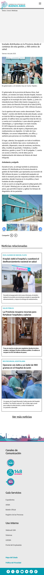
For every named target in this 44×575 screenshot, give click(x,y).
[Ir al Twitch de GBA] (36, 571)
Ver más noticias (22, 417)
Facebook (15, 235)
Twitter (11, 235)
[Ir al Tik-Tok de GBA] (31, 571)
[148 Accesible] (14, 472)
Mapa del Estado (12, 557)
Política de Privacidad (13, 563)
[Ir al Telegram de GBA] (26, 571)
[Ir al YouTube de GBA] (22, 571)
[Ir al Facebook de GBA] (8, 571)
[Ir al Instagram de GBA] (17, 571)
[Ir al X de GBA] (13, 571)
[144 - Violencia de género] (10, 481)
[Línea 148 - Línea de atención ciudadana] (10, 462)
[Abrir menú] (40, 3)
